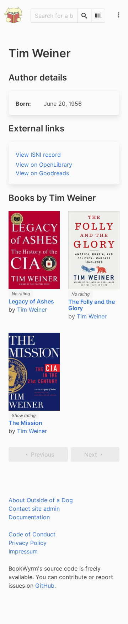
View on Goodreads (42, 173)
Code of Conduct (32, 534)
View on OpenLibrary (44, 164)
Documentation (29, 517)
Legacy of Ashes (31, 301)
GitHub (44, 585)
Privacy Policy (28, 542)
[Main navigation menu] (119, 15)
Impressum (23, 551)
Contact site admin (34, 508)
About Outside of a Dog (41, 500)
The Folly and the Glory (91, 305)
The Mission (25, 422)
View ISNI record (38, 154)
